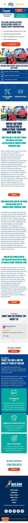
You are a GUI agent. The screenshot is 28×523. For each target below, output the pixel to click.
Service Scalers (14, 490)
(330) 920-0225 (14, 464)
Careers (14, 502)
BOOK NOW (19, 10)
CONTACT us (14, 351)
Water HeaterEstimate (7, 15)
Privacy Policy (14, 497)
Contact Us (14, 500)
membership (14, 492)
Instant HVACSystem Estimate (21, 15)
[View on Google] (4, 327)
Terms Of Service (14, 495)
